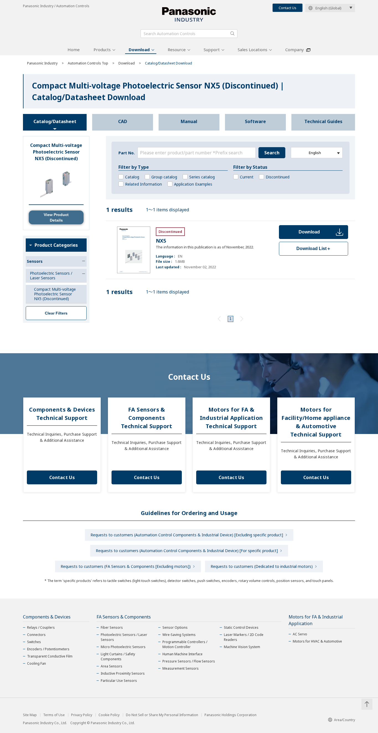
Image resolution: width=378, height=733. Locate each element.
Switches (34, 642)
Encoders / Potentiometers (48, 649)
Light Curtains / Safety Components (118, 656)
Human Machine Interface (182, 654)
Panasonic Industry (42, 63)
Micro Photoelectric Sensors (123, 646)
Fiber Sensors (112, 627)
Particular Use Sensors (119, 680)
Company (294, 49)
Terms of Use (54, 715)
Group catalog (164, 177)
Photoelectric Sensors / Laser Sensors (124, 637)
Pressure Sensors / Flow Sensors (188, 661)
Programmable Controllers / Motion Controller (184, 644)
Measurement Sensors (180, 668)
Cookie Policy (109, 715)
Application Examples (193, 184)
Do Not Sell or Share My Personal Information (162, 715)
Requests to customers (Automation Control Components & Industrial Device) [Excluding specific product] (186, 534)
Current (246, 177)
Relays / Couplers (41, 627)
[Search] (232, 33)
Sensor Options (175, 627)
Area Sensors (111, 666)
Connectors (36, 634)
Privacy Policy (81, 715)
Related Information (143, 184)
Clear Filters (56, 313)
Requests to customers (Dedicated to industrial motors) (262, 566)
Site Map (30, 715)
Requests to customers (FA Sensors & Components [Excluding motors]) (126, 566)
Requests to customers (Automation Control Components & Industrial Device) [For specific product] (187, 550)
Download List (313, 248)
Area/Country (344, 720)
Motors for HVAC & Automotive (317, 641)
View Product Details (56, 217)
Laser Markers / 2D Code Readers (243, 637)
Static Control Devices (241, 627)
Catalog (132, 177)
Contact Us (287, 7)
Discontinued (277, 177)
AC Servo (300, 634)
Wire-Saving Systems (179, 634)
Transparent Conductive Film (50, 656)
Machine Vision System (242, 646)
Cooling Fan (36, 663)
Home (74, 49)
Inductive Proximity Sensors (123, 673)
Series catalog (202, 177)
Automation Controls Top (88, 63)
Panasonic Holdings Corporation (230, 715)
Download (139, 49)
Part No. (126, 152)
